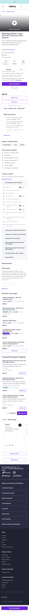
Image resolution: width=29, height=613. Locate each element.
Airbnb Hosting (10, 11)
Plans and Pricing (6, 559)
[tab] (8, 69)
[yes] (10, 445)
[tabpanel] (14, 91)
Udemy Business (6, 572)
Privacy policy (5, 582)
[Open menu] (3, 6)
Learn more (18, 80)
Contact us (4, 540)
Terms (3, 587)
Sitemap (4, 585)
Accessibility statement (7, 580)
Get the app (5, 555)
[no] (12, 445)
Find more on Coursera (7, 547)
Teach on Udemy (6, 557)
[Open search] (21, 6)
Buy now (14, 102)
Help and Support (6, 564)
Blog (3, 542)
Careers (4, 537)
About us (4, 535)
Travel (3, 11)
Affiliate (3, 562)
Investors (4, 544)
